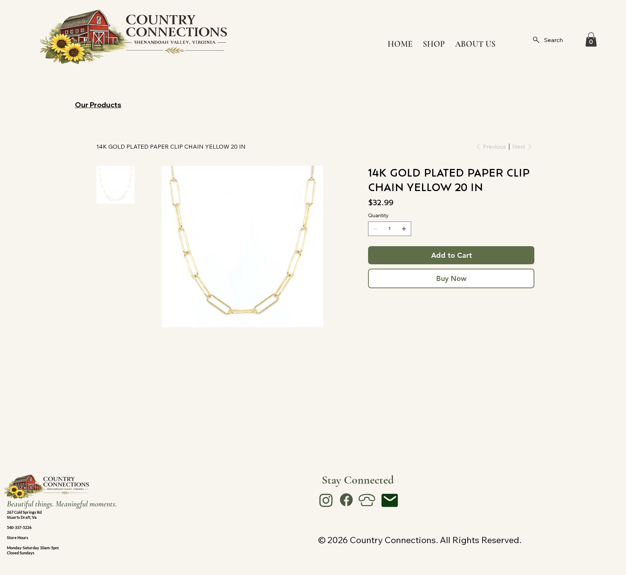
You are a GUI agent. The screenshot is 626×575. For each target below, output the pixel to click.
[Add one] (404, 229)
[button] (591, 39)
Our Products (98, 104)
